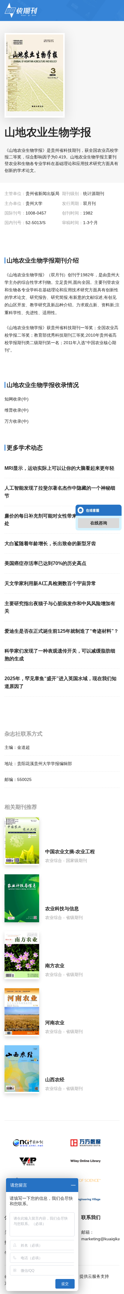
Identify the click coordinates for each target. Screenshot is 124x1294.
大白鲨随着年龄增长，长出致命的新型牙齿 (50, 543)
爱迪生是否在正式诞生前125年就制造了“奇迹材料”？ (62, 631)
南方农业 (54, 965)
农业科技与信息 (62, 908)
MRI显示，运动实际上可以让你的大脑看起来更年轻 (59, 468)
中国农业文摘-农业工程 (70, 851)
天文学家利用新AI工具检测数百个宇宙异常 (50, 583)
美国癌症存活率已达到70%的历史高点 (45, 563)
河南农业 (54, 1022)
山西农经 (54, 1079)
